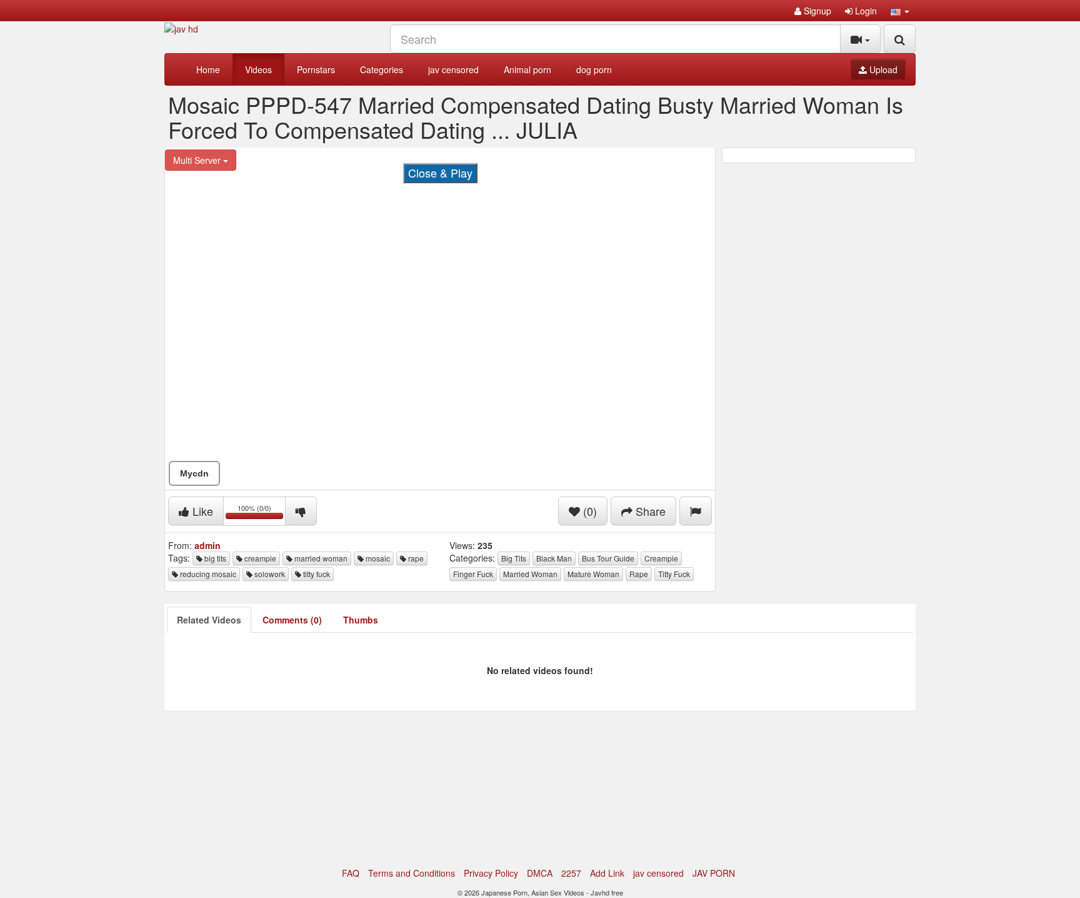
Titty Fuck (674, 573)
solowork (268, 573)
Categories (381, 69)
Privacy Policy (491, 873)
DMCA (539, 873)
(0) (588, 511)
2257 (571, 873)
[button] (900, 10)
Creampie (661, 558)
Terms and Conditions (411, 873)
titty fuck (315, 573)
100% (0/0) (262, 513)
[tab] (209, 620)
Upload (882, 69)
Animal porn (527, 69)
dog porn (594, 69)
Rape (638, 573)
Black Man (554, 558)
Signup (816, 10)
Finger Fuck (473, 573)
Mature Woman (593, 573)
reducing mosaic (207, 573)
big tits (214, 558)
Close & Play (440, 172)
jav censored (453, 69)
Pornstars (316, 69)
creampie (259, 558)
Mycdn (194, 473)
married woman (320, 558)
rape (415, 558)
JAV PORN (713, 873)
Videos (258, 69)
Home (208, 69)
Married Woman (530, 573)
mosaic (377, 558)
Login (864, 10)
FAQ (350, 873)
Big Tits (513, 558)
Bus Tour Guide (608, 558)
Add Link (607, 873)
